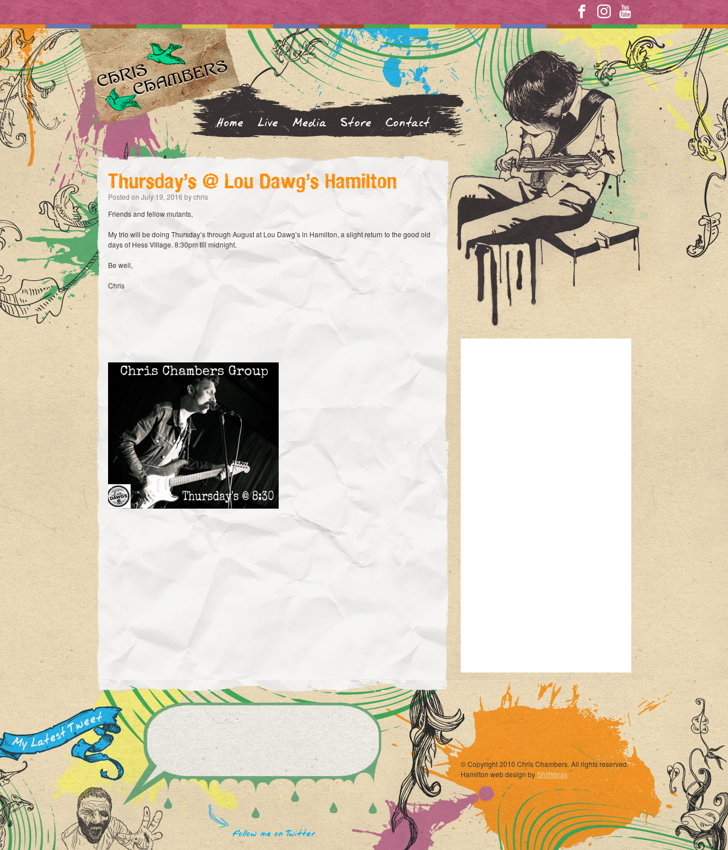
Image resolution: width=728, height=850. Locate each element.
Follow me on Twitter (274, 834)
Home (230, 123)
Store (356, 123)
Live (268, 123)
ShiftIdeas (552, 774)
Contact (408, 123)
